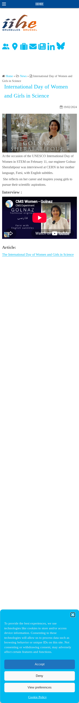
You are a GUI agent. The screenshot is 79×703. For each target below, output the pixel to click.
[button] (73, 615)
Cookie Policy (37, 697)
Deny (39, 676)
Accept (39, 664)
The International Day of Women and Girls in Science (38, 254)
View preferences (40, 687)
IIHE (39, 4)
